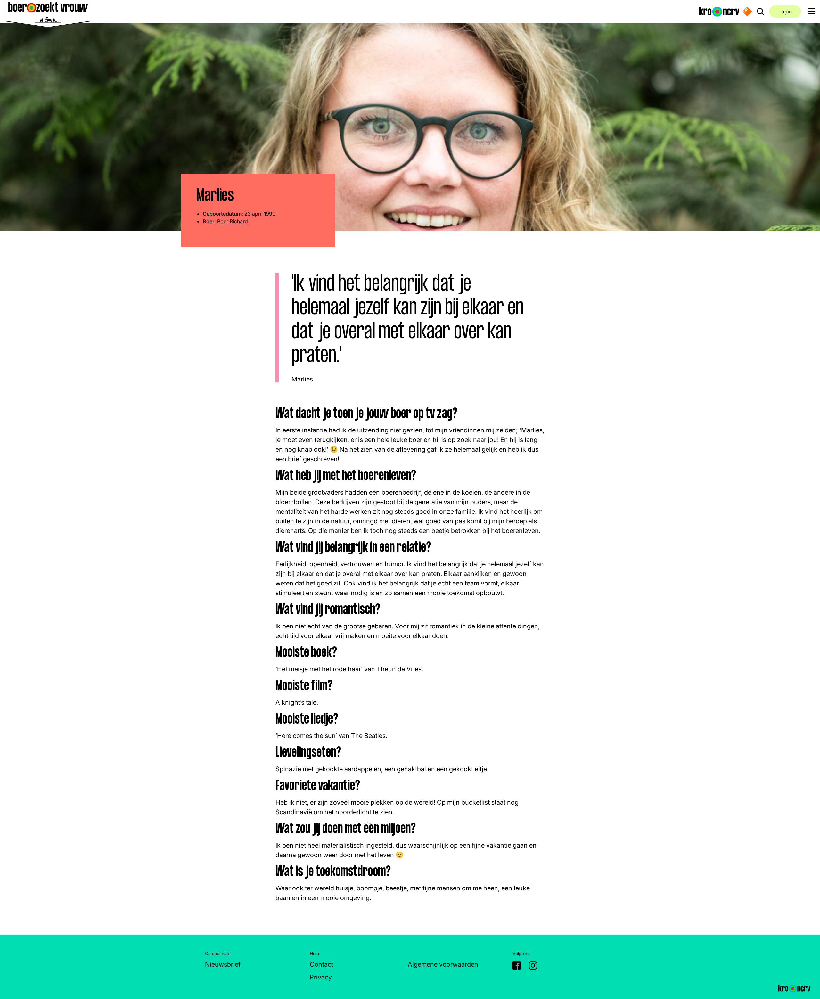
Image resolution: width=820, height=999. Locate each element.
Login (785, 11)
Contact (321, 964)
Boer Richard (232, 221)
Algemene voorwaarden (443, 964)
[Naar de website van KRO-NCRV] (719, 11)
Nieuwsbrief (223, 964)
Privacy (321, 977)
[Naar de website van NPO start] (747, 11)
